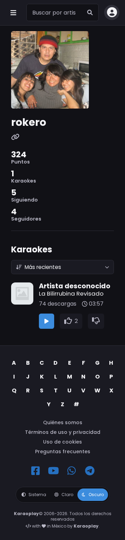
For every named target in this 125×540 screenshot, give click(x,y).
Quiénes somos (62, 422)
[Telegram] (89, 470)
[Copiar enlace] (15, 137)
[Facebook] (35, 470)
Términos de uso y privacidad (62, 432)
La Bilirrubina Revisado (71, 293)
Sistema (37, 494)
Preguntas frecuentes (62, 451)
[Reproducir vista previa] (46, 321)
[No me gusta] (96, 321)
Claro (67, 494)
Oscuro (96, 494)
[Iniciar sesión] (111, 12)
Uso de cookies (62, 441)
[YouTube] (53, 470)
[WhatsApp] (71, 470)
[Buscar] (90, 12)
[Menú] (13, 12)
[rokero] (62, 70)
